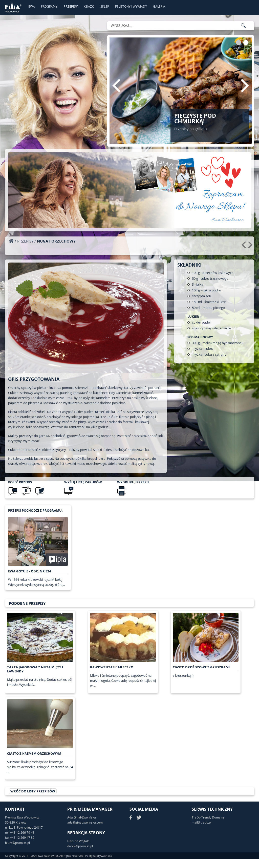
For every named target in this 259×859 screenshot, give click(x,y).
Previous (116, 85)
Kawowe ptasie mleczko (111, 667)
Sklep (104, 6)
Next (245, 85)
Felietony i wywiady (131, 6)
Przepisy (70, 6)
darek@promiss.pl (80, 846)
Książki (89, 6)
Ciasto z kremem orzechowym (34, 753)
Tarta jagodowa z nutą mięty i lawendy (35, 669)
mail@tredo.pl (201, 822)
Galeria (159, 6)
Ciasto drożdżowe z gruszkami (201, 667)
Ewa (31, 6)
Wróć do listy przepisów (32, 791)
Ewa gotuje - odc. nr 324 (29, 571)
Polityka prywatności (99, 855)
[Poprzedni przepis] (244, 246)
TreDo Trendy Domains (208, 817)
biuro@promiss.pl (17, 843)
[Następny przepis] (251, 246)
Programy (49, 6)
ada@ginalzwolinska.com (85, 822)
